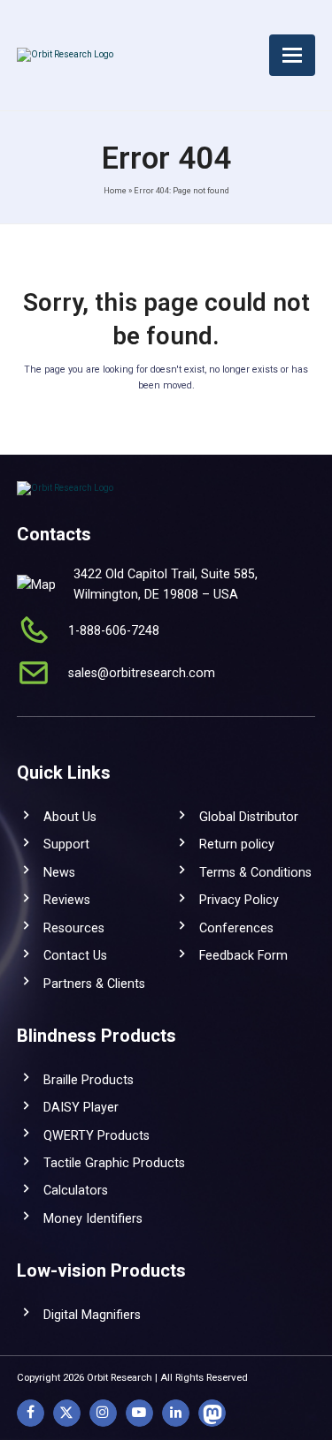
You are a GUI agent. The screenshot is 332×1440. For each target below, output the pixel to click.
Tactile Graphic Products (114, 1163)
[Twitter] (67, 1413)
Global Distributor (248, 817)
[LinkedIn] (175, 1413)
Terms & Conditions (255, 872)
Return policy (236, 844)
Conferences (236, 928)
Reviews (66, 900)
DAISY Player (81, 1107)
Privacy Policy (239, 900)
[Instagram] (103, 1413)
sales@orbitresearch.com (141, 673)
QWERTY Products (96, 1135)
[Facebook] (30, 1413)
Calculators (75, 1190)
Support (66, 844)
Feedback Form (243, 955)
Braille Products (88, 1080)
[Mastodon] (212, 1413)
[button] (292, 55)
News (59, 872)
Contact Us (75, 955)
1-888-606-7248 (113, 630)
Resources (73, 928)
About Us (70, 817)
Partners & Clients (94, 983)
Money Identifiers (93, 1218)
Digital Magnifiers (92, 1315)
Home (115, 190)
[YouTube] (139, 1413)
